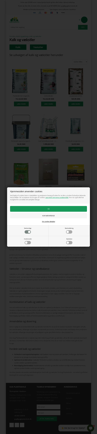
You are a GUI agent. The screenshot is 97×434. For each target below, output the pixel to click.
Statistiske (69, 239)
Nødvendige (27, 228)
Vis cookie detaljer (48, 221)
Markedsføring (69, 228)
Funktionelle (28, 239)
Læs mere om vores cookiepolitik (56, 197)
